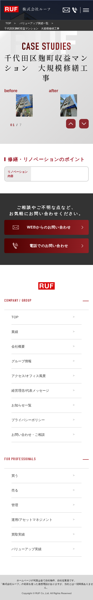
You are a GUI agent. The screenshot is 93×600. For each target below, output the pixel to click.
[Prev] (71, 123)
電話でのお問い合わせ (49, 246)
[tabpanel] (46, 105)
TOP (8, 23)
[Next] (84, 123)
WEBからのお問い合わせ (49, 227)
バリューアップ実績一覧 (34, 23)
